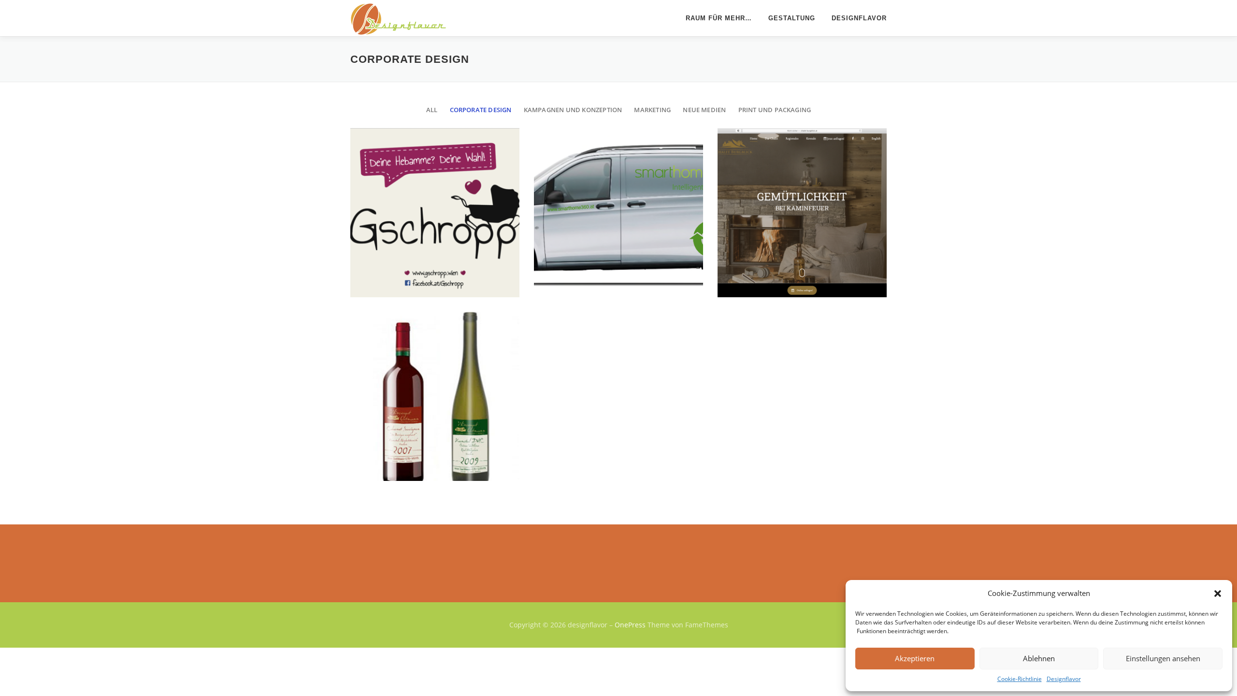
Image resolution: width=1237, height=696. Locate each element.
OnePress (630, 624)
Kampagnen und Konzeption (573, 110)
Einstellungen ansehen (1163, 658)
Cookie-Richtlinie (1019, 679)
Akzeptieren (915, 658)
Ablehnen (1039, 658)
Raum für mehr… (719, 18)
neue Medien (704, 110)
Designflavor (1064, 679)
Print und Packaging (774, 110)
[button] (1218, 593)
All (432, 110)
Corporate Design (481, 110)
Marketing (652, 110)
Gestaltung (791, 18)
